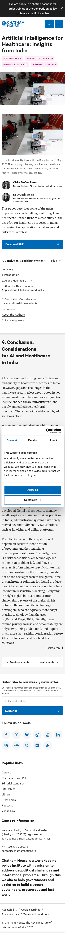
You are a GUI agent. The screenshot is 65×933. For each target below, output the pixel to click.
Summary (7, 269)
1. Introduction (10, 274)
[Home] (13, 24)
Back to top (53, 648)
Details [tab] (32, 440)
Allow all (32, 489)
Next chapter (47, 662)
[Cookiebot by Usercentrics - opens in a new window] (46, 430)
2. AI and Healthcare (14, 280)
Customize (30, 499)
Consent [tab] (12, 440)
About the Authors (13, 314)
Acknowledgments (13, 320)
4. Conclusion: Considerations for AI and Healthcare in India (20, 301)
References (8, 309)
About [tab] (53, 440)
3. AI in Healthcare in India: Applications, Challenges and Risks (23, 288)
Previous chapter (20, 662)
